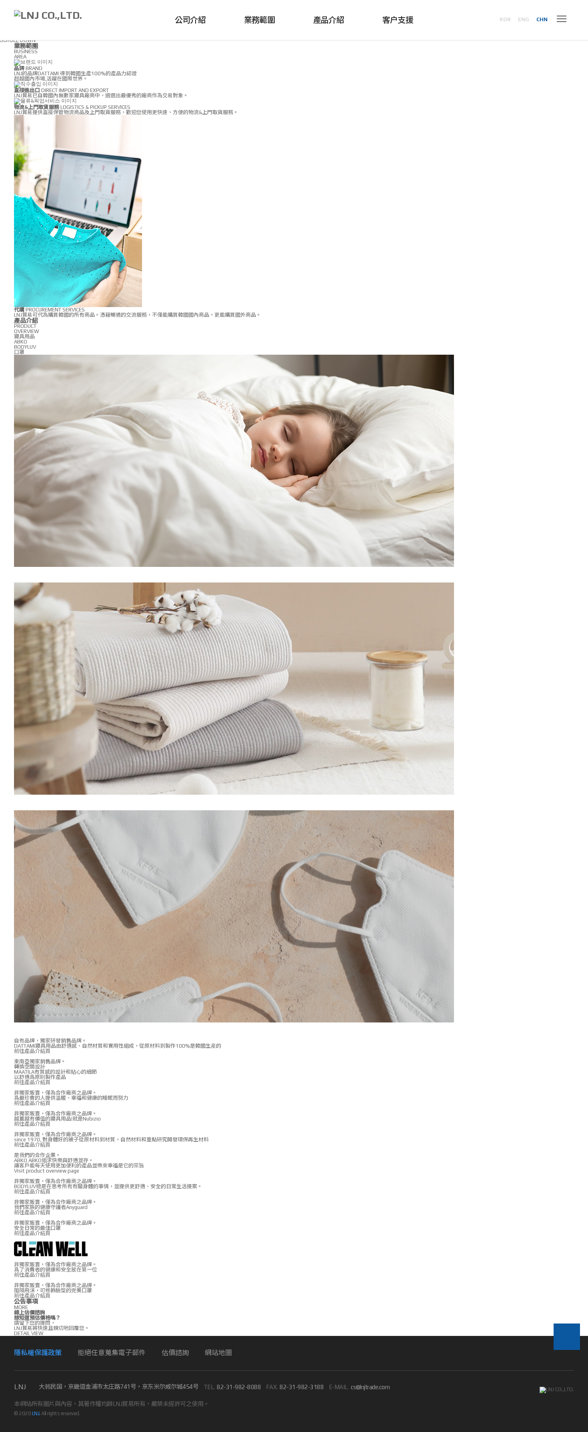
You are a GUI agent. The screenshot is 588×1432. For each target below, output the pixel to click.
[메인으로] (48, 15)
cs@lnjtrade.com (370, 1387)
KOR (505, 19)
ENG (523, 19)
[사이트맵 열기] (561, 20)
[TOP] (567, 1337)
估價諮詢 (175, 1353)
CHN (542, 19)
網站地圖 (218, 1353)
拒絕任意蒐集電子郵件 (112, 1353)
